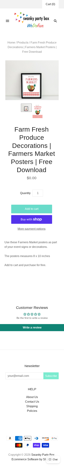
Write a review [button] (32, 327)
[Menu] (7, 20)
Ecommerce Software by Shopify (32, 459)
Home (11, 42)
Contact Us (32, 401)
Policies (32, 410)
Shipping (32, 406)
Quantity (25, 193)
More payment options (32, 228)
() (50, 4)
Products (22, 42)
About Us (32, 397)
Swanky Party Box (42, 454)
